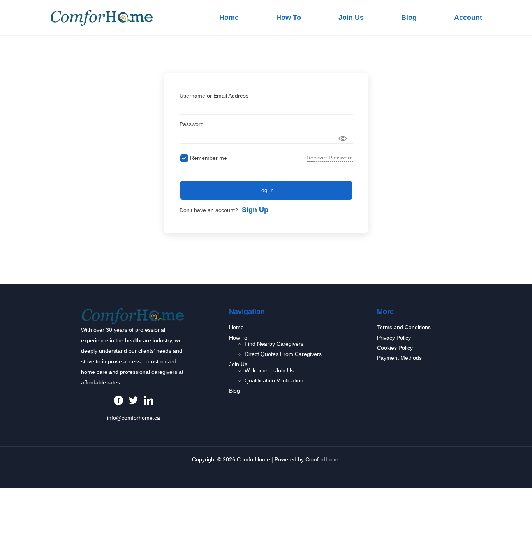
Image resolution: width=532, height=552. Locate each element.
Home (229, 17)
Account (468, 17)
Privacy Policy (394, 338)
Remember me (208, 158)
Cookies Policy (395, 348)
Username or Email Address (214, 96)
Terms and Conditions (404, 327)
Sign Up (255, 210)
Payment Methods (399, 358)
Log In (266, 190)
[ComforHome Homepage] (133, 315)
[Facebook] (118, 400)
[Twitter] (133, 400)
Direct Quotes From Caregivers (283, 354)
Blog (409, 17)
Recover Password (330, 157)
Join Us (351, 17)
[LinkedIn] (148, 400)
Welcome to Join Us (269, 370)
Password (192, 124)
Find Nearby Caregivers (274, 344)
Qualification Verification (274, 380)
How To (288, 17)
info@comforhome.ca (133, 418)
